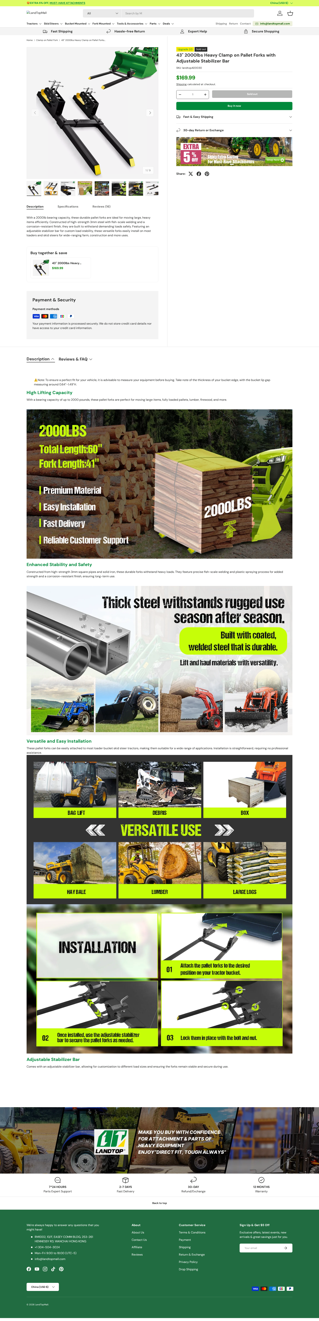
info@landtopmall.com (50, 1259)
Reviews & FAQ (73, 359)
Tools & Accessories (130, 23)
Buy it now (234, 105)
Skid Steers (51, 23)
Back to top (159, 1203)
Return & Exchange (192, 1254)
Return (233, 23)
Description (38, 359)
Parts (153, 23)
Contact (245, 23)
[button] (290, 13)
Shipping (221, 23)
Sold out (252, 94)
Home (30, 40)
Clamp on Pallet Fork (47, 40)
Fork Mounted (101, 23)
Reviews (137, 1254)
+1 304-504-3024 (47, 1247)
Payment (185, 1240)
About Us (138, 1232)
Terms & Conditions (192, 1232)
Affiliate (137, 1247)
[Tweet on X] (191, 174)
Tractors (32, 23)
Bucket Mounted (75, 23)
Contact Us (139, 1240)
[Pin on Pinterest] (207, 174)
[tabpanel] (92, 226)
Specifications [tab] (68, 206)
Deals (166, 23)
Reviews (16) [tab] (101, 206)
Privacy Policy (188, 1262)
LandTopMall (41, 1304)
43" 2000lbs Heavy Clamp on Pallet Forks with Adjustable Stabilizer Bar (83, 40)
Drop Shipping (188, 1269)
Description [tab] (35, 206)
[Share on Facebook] (199, 174)
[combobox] (168, 13)
